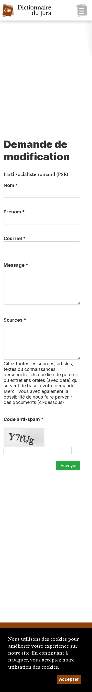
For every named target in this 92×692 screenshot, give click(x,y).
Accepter (69, 679)
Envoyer (68, 465)
